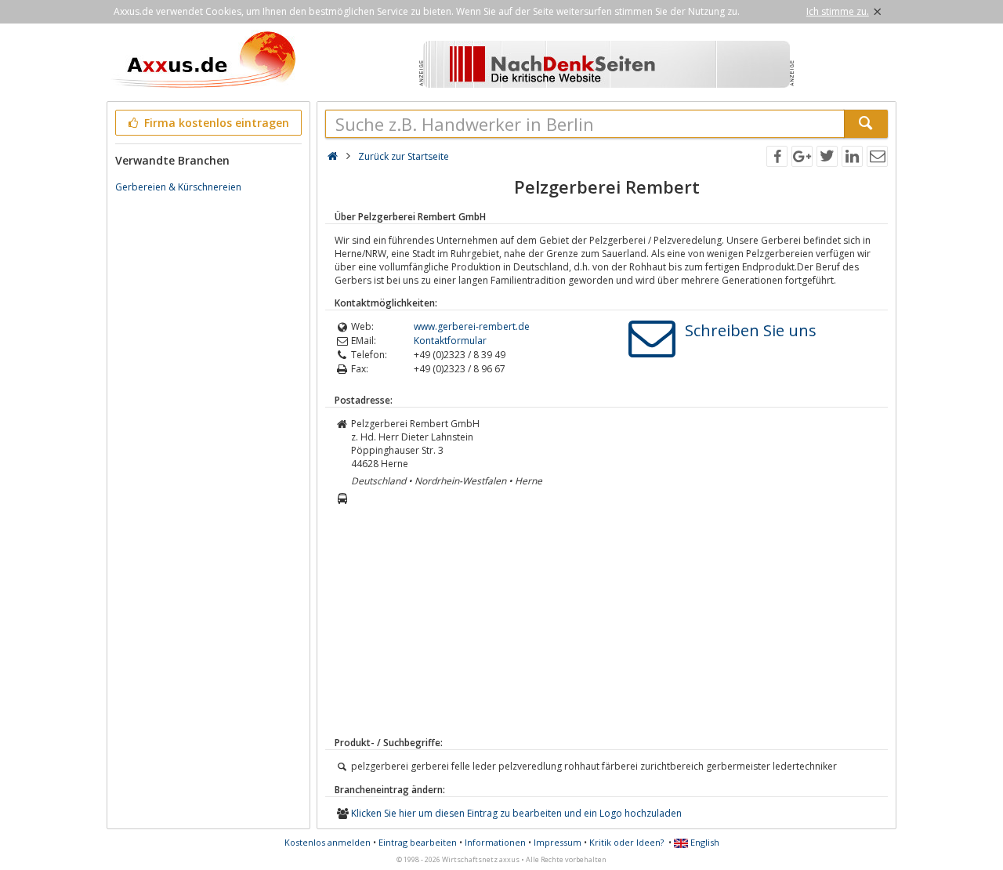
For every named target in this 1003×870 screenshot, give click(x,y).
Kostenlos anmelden (327, 842)
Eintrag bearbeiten (417, 842)
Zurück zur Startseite (403, 156)
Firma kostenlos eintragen (215, 122)
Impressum (557, 842)
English (703, 842)
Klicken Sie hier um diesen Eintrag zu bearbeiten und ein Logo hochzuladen (516, 813)
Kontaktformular (450, 340)
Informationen (495, 842)
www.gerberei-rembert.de (472, 326)
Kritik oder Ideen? (626, 842)
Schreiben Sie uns (751, 330)
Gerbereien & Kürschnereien (178, 187)
